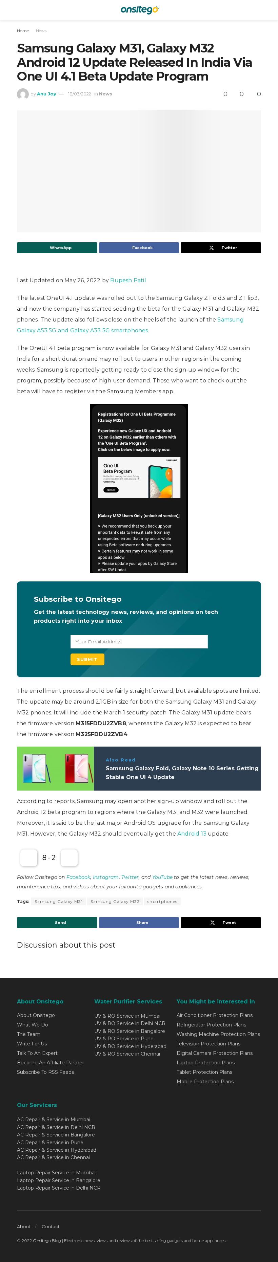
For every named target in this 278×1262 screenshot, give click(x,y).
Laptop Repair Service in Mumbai (56, 1173)
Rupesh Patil (128, 280)
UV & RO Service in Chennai (127, 1054)
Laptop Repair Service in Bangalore (58, 1180)
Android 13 (191, 834)
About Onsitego (36, 1015)
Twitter (130, 877)
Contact (51, 1226)
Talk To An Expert (37, 1053)
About (24, 1226)
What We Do (32, 1025)
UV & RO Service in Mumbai (127, 1016)
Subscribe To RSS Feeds (45, 1072)
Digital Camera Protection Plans (215, 1053)
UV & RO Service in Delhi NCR (129, 1023)
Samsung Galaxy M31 (59, 901)
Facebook (78, 877)
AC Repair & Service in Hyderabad (56, 1150)
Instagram (106, 877)
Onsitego (42, 1240)
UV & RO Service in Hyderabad (130, 1046)
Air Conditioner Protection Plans (215, 1015)
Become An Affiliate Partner (50, 1063)
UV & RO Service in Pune (124, 1039)
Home (23, 30)
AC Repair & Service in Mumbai (53, 1119)
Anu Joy (46, 93)
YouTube (162, 877)
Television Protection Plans (208, 1044)
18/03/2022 (79, 93)
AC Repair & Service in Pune (50, 1142)
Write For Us (32, 1044)
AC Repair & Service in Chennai (53, 1157)
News (41, 30)
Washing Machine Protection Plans (218, 1034)
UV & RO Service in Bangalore (129, 1031)
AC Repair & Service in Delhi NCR (56, 1127)
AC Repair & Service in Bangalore (56, 1135)
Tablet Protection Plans (204, 1072)
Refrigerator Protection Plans (211, 1025)
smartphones (162, 901)
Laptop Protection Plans (206, 1063)
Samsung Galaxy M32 (115, 901)
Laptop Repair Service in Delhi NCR (59, 1188)
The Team (28, 1034)
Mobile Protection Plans (205, 1082)
